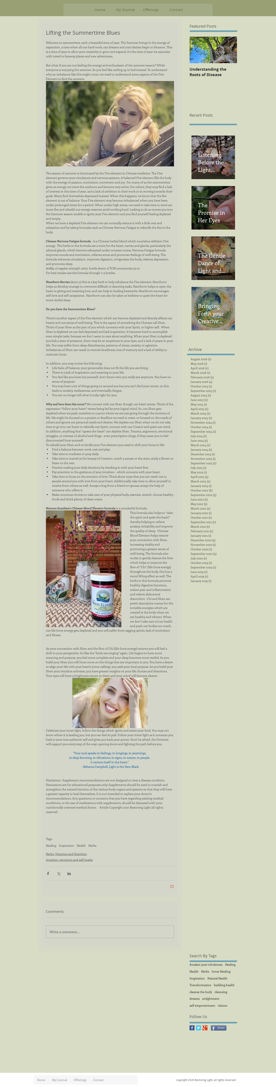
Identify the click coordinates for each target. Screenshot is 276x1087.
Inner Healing (221, 971)
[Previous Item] (196, 50)
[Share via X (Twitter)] (58, 873)
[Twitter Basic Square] (198, 1027)
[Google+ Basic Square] (204, 1027)
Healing (51, 845)
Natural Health (217, 978)
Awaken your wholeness (206, 964)
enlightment (210, 998)
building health (224, 985)
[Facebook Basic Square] (192, 1027)
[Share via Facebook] (48, 873)
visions (222, 1005)
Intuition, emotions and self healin (69, 860)
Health (81, 845)
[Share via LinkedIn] (69, 873)
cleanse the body (201, 992)
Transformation (200, 985)
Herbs (92, 845)
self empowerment (202, 1005)
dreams (195, 998)
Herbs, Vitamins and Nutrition (66, 854)
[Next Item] (230, 50)
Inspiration (66, 845)
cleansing (221, 992)
